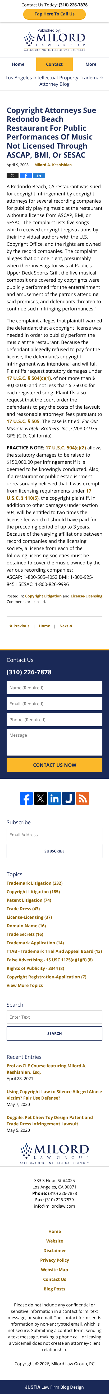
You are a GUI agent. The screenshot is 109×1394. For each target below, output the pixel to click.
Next (66, 625)
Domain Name (26, 926)
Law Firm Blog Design (54, 1387)
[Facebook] (26, 798)
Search (54, 1033)
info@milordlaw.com (54, 1206)
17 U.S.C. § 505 (23, 421)
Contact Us (54, 1279)
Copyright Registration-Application (46, 977)
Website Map (54, 1270)
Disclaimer (54, 1250)
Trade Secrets (25, 934)
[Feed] (82, 798)
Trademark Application (35, 943)
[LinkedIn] (54, 798)
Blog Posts (54, 1289)
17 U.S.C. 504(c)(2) (66, 447)
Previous (19, 625)
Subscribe (54, 851)
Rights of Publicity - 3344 (35, 968)
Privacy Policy (54, 1260)
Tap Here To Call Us (55, 14)
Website (54, 1241)
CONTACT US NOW (54, 765)
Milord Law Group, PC (72, 1364)
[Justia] (68, 798)
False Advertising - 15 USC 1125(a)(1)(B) (50, 960)
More (90, 64)
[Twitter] (40, 798)
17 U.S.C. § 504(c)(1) (29, 378)
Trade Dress (23, 909)
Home (18, 64)
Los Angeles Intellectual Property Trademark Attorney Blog (54, 40)
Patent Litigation (29, 900)
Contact (54, 64)
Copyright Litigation (43, 595)
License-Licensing (86, 595)
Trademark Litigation (34, 883)
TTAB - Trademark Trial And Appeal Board (54, 951)
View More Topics (25, 985)
